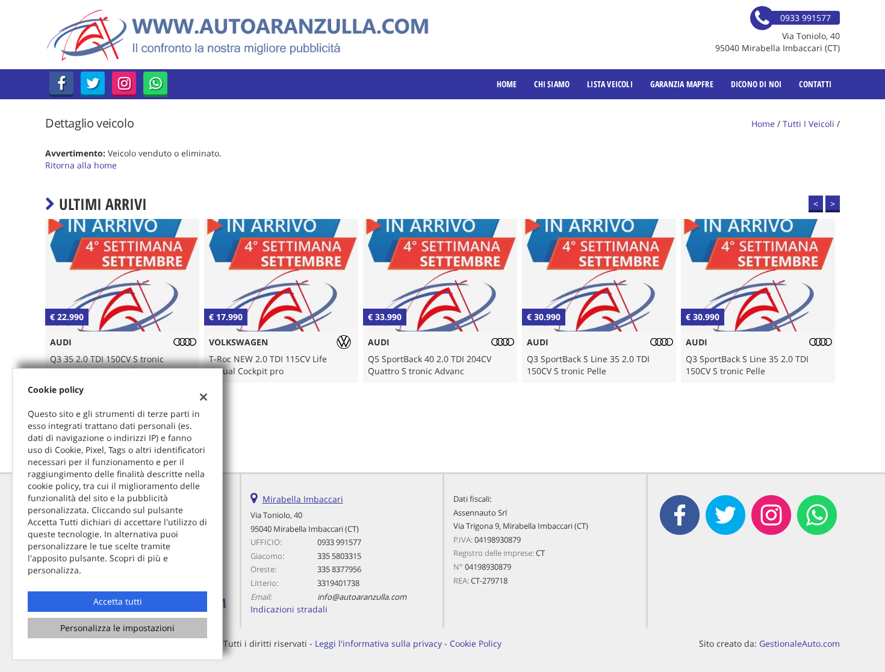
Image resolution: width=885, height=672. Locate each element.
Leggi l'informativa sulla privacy (378, 643)
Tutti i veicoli (808, 123)
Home (507, 84)
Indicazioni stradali (289, 609)
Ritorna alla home (81, 165)
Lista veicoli (610, 84)
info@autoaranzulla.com (361, 596)
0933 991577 (339, 542)
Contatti (815, 84)
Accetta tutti (117, 601)
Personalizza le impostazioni (117, 627)
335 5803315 (339, 555)
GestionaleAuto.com (799, 643)
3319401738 (338, 583)
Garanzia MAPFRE (681, 84)
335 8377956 (339, 569)
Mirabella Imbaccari (302, 499)
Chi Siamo (552, 84)
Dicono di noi (756, 84)
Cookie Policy (476, 643)
